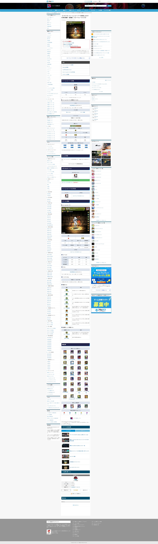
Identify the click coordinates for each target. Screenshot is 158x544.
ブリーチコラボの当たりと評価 (69, 42)
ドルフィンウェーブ (97, 174)
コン (48, 86)
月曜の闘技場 (49, 339)
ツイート (66, 490)
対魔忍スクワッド (97, 180)
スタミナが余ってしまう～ (96, 85)
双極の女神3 (49, 300)
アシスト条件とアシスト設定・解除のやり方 (53, 403)
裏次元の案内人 (49, 254)
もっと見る (101, 57)
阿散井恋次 (79, 364)
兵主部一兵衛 (49, 82)
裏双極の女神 (49, 287)
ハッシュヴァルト (65, 364)
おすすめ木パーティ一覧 (51, 135)
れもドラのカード (79, 398)
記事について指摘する (76, 493)
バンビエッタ (86, 375)
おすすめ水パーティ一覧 (51, 133)
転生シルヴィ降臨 (50, 324)
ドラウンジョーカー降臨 (51, 164)
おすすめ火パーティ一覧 (51, 131)
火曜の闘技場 (49, 341)
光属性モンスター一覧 (50, 108)
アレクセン (65, 398)
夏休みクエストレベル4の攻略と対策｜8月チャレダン (101, 41)
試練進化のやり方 (50, 388)
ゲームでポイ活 (87, 1)
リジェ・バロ (86, 380)
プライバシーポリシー (97, 523)
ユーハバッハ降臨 (50, 173)
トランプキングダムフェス (51, 153)
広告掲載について (77, 529)
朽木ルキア (72, 364)
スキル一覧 (49, 399)
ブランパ (86, 398)
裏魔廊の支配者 (49, 274)
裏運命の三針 (49, 289)
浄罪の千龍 (49, 217)
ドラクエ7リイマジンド (98, 237)
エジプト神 (49, 182)
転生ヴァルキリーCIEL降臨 (51, 328)
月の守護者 (49, 210)
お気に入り (86, 490)
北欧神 (48, 188)
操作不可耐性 (66, 338)
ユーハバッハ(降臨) (86, 392)
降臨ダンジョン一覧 (50, 372)
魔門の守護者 (49, 280)
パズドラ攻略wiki (55, 5)
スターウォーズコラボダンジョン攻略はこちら (76, 58)
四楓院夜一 (86, 364)
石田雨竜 (65, 359)
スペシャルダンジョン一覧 (51, 379)
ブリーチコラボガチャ (50, 151)
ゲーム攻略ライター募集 (98, 521)
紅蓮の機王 (49, 193)
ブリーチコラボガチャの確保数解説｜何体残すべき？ (101, 50)
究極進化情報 (49, 26)
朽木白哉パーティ (50, 122)
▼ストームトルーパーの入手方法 (68, 72)
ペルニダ (48, 77)
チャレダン (93, 10)
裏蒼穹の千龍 (49, 230)
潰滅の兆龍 (49, 247)
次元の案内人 (49, 263)
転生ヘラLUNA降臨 (50, 333)
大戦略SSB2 (96, 259)
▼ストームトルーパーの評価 (67, 64)
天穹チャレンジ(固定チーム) (51, 177)
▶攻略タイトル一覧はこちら (101, 220)
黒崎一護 (48, 38)
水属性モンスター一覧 (50, 104)
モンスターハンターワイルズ (99, 243)
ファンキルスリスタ (97, 177)
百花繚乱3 (48, 365)
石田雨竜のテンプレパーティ (97, 46)
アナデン (95, 189)
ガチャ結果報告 (49, 414)
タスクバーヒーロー (97, 231)
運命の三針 (49, 302)
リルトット (65, 380)
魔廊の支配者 (49, 282)
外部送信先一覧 (96, 524)
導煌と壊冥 (49, 313)
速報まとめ (49, 24)
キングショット (97, 195)
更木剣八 (79, 359)
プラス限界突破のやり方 (51, 392)
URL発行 (76, 490)
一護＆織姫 (49, 33)
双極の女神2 (49, 298)
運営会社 (75, 534)
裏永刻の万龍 (49, 232)
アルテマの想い (77, 523)
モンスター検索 (107, 10)
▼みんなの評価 (65, 67)
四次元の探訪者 (49, 265)
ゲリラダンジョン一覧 (50, 374)
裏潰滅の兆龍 (49, 234)
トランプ (86, 10)
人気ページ (83, 430)
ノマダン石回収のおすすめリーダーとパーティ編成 (101, 52)
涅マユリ (79, 375)
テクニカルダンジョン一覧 (51, 381)
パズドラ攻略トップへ (77, 418)
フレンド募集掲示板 (95, 113)
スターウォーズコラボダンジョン (67, 182)
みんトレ (95, 186)
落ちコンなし (68, 112)
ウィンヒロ (96, 192)
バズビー (79, 380)
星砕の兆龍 (49, 221)
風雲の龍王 (49, 199)
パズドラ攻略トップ (50, 17)
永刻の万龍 (49, 245)
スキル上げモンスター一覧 (51, 405)
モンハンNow (96, 198)
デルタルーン (96, 256)
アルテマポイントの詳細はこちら (101, 290)
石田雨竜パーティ (50, 120)
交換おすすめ (66, 44)
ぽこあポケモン (97, 225)
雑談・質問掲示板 (50, 416)
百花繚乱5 (48, 368)
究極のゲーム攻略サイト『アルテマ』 (80, 521)
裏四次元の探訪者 (50, 256)
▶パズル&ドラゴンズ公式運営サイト (67, 424)
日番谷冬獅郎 (72, 375)
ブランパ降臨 (49, 169)
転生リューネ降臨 (50, 322)
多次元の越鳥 (49, 267)
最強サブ (65, 10)
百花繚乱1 (48, 361)
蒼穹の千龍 (49, 243)
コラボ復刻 (93, 82)
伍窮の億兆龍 (49, 223)
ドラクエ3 (96, 253)
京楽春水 (48, 55)
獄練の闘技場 (49, 357)
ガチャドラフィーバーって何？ (96, 87)
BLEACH (79, 10)
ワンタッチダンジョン (50, 386)
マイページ (93, 100)
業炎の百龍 (49, 241)
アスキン (48, 80)
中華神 (48, 186)
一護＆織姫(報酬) (49, 84)
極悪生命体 (49, 250)
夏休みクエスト (49, 160)
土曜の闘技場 (49, 348)
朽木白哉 (65, 375)
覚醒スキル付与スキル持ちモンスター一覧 (99, 39)
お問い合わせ (76, 531)
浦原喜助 (86, 359)
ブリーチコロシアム (50, 175)
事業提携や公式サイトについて (79, 526)
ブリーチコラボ (49, 146)
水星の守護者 (49, 206)
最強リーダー (57, 10)
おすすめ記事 (68, 430)
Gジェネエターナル (97, 183)
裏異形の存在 (49, 291)
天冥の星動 (49, 311)
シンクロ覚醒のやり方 (50, 390)
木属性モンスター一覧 (50, 106)
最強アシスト (71, 10)
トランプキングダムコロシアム (52, 166)
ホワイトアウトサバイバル (98, 207)
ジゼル (72, 380)
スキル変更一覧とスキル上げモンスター (53, 407)
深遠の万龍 (49, 219)
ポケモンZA (96, 240)
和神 (48, 184)
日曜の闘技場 (49, 350)
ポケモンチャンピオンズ (98, 228)
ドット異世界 (96, 204)
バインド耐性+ (66, 291)
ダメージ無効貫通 (67, 334)
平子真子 (48, 60)
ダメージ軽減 (82, 112)
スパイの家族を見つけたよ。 (96, 89)
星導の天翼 (49, 317)
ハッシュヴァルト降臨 (50, 171)
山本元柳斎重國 (72, 359)
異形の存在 (49, 304)
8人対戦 (100, 10)
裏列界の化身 (49, 293)
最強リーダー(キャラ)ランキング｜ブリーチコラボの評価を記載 (101, 37)
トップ (50, 10)
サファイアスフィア (97, 171)
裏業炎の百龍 (49, 228)
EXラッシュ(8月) (49, 162)
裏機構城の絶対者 (50, 276)
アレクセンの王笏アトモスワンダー (72, 399)
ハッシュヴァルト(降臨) (79, 392)
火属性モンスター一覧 (50, 102)
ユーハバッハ (49, 35)
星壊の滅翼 (49, 309)
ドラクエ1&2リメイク (98, 234)
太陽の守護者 (49, 212)
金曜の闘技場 (49, 346)
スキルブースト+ (66, 295)
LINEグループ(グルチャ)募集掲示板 (52, 418)
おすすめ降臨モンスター (51, 113)
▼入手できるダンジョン (67, 69)
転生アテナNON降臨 (50, 330)
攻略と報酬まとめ (50, 337)
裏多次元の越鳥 (49, 258)
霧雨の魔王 (49, 201)
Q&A (48, 28)
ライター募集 (76, 536)
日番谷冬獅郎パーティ (50, 124)
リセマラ (86, 408)
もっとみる (101, 91)
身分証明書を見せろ (73, 105)
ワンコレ (95, 210)
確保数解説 (70, 44)
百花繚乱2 (48, 363)
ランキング (109, 80)
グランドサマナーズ (97, 213)
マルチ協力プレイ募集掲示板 (51, 412)
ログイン (109, 1)
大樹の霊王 (49, 195)
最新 (106, 80)
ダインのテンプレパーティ (97, 48)
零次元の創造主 (49, 269)
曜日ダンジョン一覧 (50, 376)
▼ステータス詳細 (65, 74)
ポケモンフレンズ (97, 201)
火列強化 (66, 312)
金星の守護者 (49, 208)
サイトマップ (76, 532)
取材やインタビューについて (79, 524)
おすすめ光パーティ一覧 (51, 137)
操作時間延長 (66, 299)
